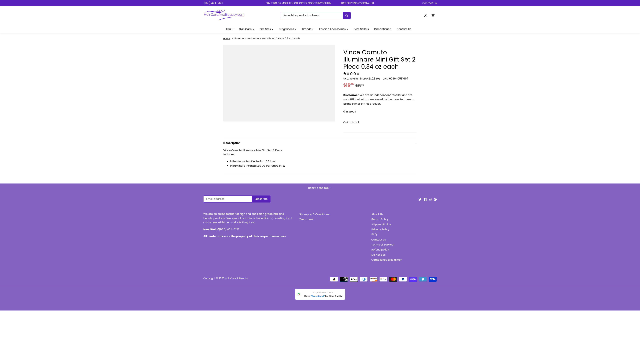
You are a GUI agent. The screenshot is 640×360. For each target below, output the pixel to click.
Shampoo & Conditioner (315, 214)
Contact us (378, 240)
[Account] (425, 15)
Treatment (306, 219)
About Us (377, 214)
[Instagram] (430, 199)
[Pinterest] (435, 199)
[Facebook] (425, 199)
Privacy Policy (380, 229)
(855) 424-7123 (213, 3)
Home (226, 38)
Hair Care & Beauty (236, 278)
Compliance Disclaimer (386, 260)
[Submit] (346, 15)
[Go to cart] (433, 15)
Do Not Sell (378, 255)
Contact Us (429, 3)
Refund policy (380, 250)
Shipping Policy (381, 224)
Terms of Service (382, 244)
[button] (351, 73)
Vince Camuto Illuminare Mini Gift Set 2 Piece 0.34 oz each (267, 38)
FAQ (374, 234)
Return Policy (379, 219)
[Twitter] (419, 199)
